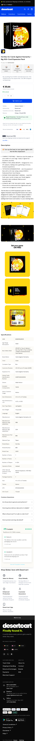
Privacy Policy (8, 727)
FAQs (5, 733)
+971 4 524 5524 (11, 702)
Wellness (3, 14)
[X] (7, 654)
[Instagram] (4, 654)
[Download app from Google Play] (8, 720)
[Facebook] (11, 654)
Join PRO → (5, 140)
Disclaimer (7, 730)
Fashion (29, 14)
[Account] (28, 9)
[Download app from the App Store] (19, 720)
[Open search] (24, 9)
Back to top (17, 617)
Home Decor (11, 14)
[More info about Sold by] (24, 106)
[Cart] (31, 9)
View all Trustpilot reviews (17, 564)
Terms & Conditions (10, 724)
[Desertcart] (7, 9)
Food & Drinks (21, 14)
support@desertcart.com (14, 695)
